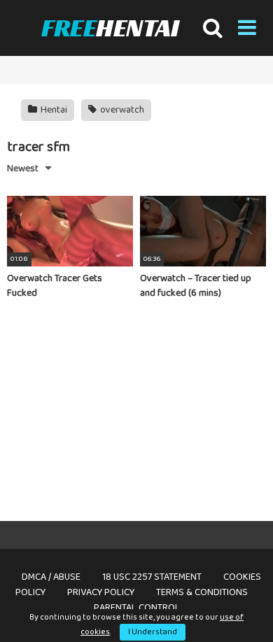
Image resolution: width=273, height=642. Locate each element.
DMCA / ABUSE (51, 577)
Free (109, 27)
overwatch (121, 109)
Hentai (52, 109)
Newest (22, 168)
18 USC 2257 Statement (152, 577)
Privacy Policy (100, 592)
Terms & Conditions (202, 592)
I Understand (152, 632)
